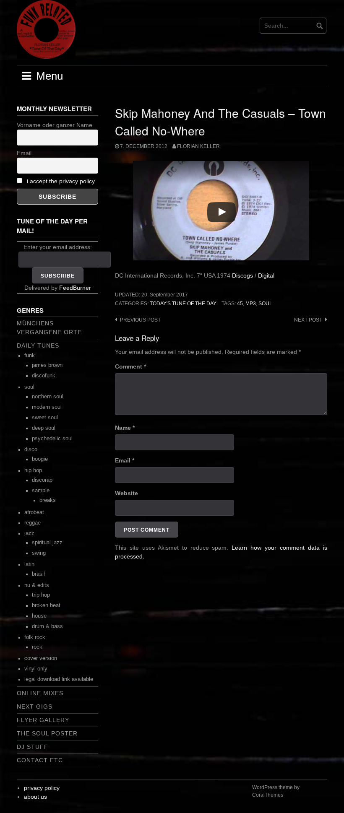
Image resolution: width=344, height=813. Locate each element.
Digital (266, 275)
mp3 (250, 303)
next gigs (34, 706)
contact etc (40, 760)
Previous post (140, 320)
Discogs (242, 275)
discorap (42, 480)
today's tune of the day (183, 303)
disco (30, 449)
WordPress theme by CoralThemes (276, 791)
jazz (29, 533)
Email (124, 460)
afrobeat (34, 512)
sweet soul (45, 418)
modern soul (47, 407)
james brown (47, 365)
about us (35, 796)
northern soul (47, 397)
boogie (40, 459)
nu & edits (36, 585)
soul (265, 303)
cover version (40, 658)
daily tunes (38, 345)
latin (29, 564)
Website (126, 493)
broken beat (46, 605)
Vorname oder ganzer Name (54, 125)
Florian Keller (198, 146)
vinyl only (35, 669)
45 (240, 303)
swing (39, 553)
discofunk (43, 376)
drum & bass (47, 626)
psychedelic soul (52, 439)
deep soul (43, 428)
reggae (32, 523)
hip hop (33, 470)
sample (41, 491)
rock (37, 647)
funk (29, 355)
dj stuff (32, 746)
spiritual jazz (47, 542)
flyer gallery (43, 720)
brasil (38, 574)
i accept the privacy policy (61, 181)
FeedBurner (75, 287)
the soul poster (47, 733)
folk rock (34, 637)
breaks (47, 500)
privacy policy (42, 787)
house (39, 616)
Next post (308, 320)
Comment (130, 366)
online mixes (40, 693)
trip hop (41, 595)
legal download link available (58, 679)
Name (125, 427)
